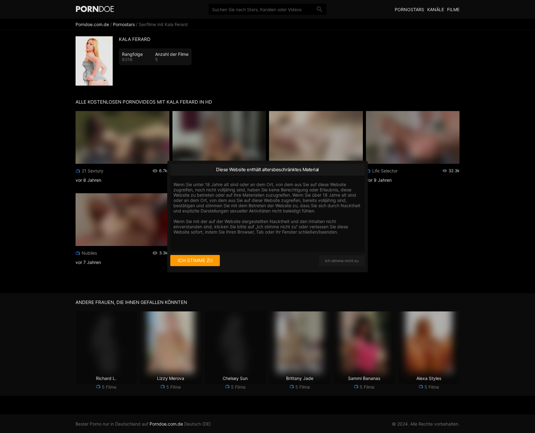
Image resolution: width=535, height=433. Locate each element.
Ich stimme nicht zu (342, 260)
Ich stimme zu (195, 260)
